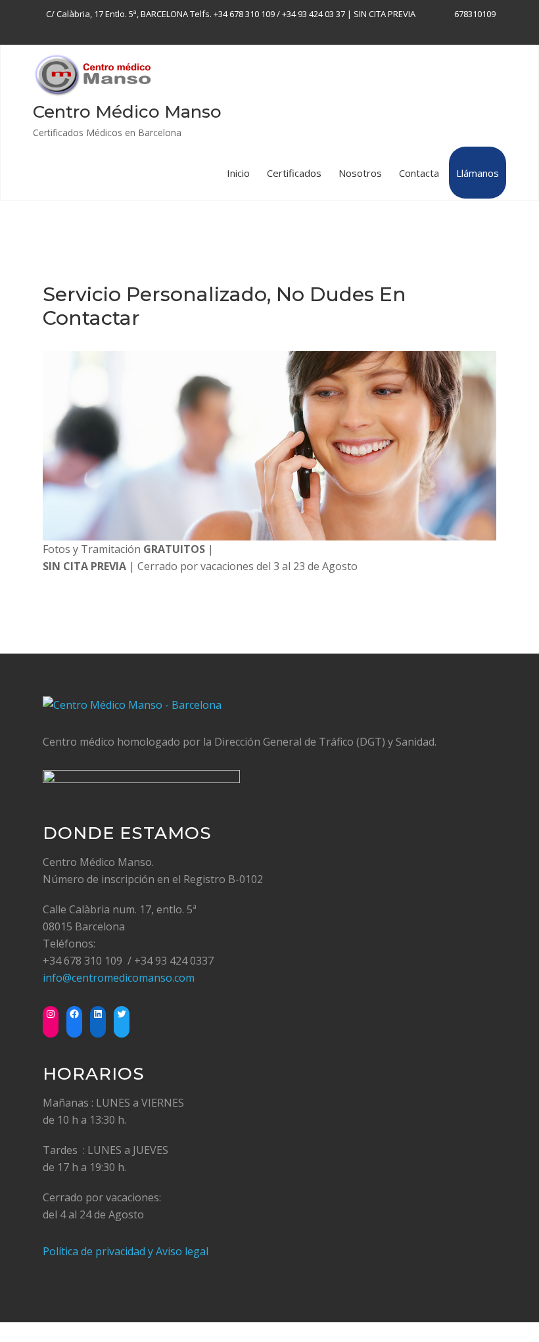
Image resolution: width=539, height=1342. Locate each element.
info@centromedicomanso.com (119, 978)
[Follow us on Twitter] (478, 31)
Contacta (419, 173)
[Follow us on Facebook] (444, 31)
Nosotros (360, 173)
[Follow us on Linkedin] (461, 31)
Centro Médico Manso (127, 111)
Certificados (294, 173)
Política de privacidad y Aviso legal (125, 1251)
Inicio (238, 173)
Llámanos (477, 173)
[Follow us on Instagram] (495, 31)
